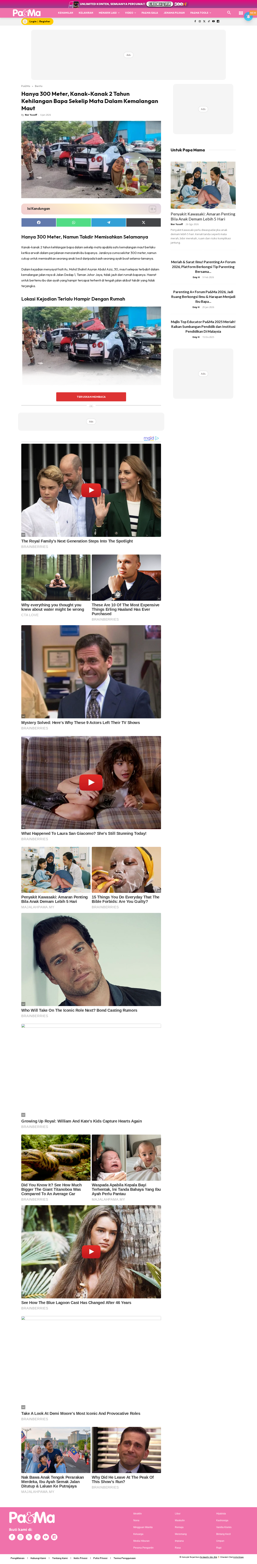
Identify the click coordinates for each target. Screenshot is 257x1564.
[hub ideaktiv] (241, 11)
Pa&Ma (25, 86)
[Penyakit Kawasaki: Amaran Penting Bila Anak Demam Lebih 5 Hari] (203, 185)
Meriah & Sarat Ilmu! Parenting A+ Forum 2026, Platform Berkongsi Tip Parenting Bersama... (203, 267)
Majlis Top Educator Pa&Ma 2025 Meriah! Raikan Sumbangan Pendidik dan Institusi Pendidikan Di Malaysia (203, 326)
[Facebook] (195, 21)
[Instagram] (199, 21)
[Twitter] (204, 21)
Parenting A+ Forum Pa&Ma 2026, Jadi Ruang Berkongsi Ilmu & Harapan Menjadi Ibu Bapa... (203, 297)
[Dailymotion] (218, 21)
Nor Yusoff (31, 114)
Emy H (196, 277)
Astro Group (238, 1557)
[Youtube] (213, 21)
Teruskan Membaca (91, 396)
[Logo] (27, 12)
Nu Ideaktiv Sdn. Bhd (208, 1557)
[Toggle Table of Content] (150, 209)
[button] (229, 13)
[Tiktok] (209, 21)
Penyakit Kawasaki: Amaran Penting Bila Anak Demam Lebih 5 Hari (203, 216)
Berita (38, 86)
